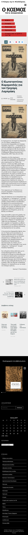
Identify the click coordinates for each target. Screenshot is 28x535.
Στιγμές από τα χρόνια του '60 (13, 34)
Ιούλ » (6, 435)
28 (10, 433)
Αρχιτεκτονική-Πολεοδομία (9, 481)
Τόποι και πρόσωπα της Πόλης (4, 326)
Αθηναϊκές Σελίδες (7, 468)
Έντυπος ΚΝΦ (5, 523)
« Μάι (2, 435)
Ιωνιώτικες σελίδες (7, 474)
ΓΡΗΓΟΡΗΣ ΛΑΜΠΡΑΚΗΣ (19, 97)
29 (14, 433)
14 (10, 428)
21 (10, 430)
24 (21, 430)
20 (6, 430)
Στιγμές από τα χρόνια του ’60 (9, 500)
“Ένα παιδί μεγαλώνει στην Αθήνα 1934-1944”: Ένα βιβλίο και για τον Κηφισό (14, 329)
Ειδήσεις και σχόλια (7, 458)
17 (21, 428)
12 (3, 428)
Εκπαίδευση (5, 510)
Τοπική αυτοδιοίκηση (7, 461)
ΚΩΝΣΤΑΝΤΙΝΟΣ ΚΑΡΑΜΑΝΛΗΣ (20, 100)
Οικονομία (5, 490)
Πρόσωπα (8, 30)
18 (24, 428)
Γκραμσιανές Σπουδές (7, 487)
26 (3, 433)
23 (17, 430)
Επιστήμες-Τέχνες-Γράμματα (9, 513)
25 (24, 430)
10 (21, 425)
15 (14, 428)
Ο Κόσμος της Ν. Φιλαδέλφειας (13, 2)
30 (17, 433)
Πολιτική (8, 27)
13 (6, 428)
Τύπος (4, 507)
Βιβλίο (7, 20)
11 (24, 425)
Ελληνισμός (5, 516)
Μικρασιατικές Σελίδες (8, 464)
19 (3, 430)
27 (6, 433)
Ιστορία (8, 23)
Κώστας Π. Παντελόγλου (8, 477)
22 (14, 430)
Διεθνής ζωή (5, 520)
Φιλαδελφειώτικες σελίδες (9, 471)
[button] (25, 368)
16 (17, 428)
